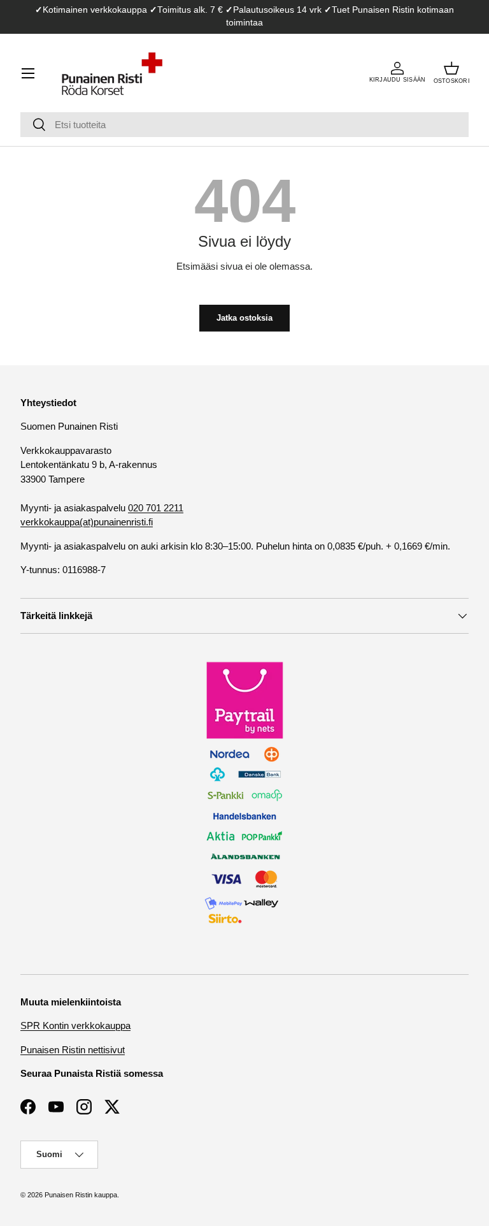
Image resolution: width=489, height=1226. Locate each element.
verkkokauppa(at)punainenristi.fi (86, 521)
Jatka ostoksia (244, 318)
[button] (451, 73)
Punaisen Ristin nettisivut (72, 1049)
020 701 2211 (155, 507)
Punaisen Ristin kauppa (81, 1195)
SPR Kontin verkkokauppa (75, 1025)
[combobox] (244, 124)
